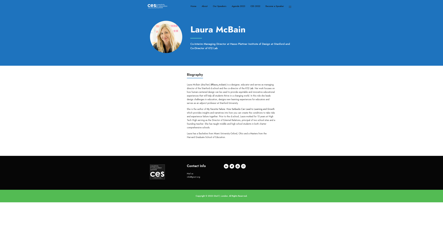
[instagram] (243, 166)
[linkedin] (226, 166)
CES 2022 (255, 6)
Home (193, 6)
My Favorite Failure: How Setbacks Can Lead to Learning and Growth (241, 109)
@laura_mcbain (218, 84)
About (205, 6)
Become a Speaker (275, 6)
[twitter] (232, 166)
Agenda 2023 (238, 6)
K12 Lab (249, 88)
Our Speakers (219, 6)
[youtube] (237, 166)
